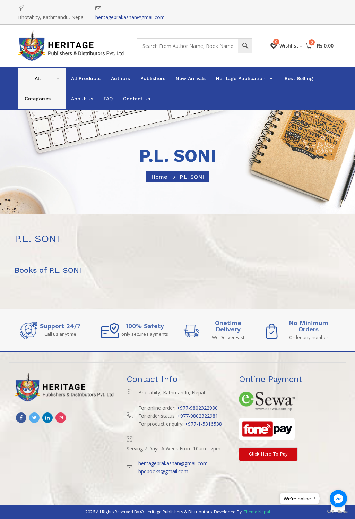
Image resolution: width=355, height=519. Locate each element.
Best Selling (299, 78)
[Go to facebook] (338, 498)
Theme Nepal (257, 512)
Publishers (152, 78)
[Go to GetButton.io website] (338, 512)
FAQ (108, 98)
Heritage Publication (241, 78)
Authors (120, 78)
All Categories (38, 88)
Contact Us (136, 98)
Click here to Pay (268, 454)
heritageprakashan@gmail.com (130, 17)
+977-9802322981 (197, 415)
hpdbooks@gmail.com (163, 471)
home (159, 176)
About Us (82, 98)
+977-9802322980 (197, 408)
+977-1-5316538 (203, 423)
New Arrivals (191, 78)
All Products (86, 78)
